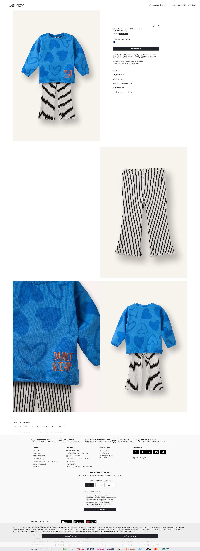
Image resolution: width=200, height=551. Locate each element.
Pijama (44, 426)
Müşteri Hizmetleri (106, 456)
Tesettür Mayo (38, 545)
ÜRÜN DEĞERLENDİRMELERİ (122, 83)
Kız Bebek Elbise (105, 545)
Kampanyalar (71, 464)
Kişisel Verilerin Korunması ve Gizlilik (79, 467)
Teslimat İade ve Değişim (122, 92)
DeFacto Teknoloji (39, 464)
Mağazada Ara (118, 75)
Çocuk (111, 485)
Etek (60, 426)
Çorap (53, 426)
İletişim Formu (104, 453)
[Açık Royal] (114, 42)
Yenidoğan (24, 426)
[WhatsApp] (136, 452)
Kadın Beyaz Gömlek (152, 545)
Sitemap (36, 467)
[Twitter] (149, 452)
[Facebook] (143, 452)
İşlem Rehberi (70, 461)
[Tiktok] (163, 452)
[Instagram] (156, 452)
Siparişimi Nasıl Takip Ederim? (78, 453)
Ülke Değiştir (141, 458)
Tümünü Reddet (70, 536)
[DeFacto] (17, 5)
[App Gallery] (91, 521)
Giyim (14, 426)
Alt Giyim (35, 426)
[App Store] (66, 521)
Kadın (89, 485)
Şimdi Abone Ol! (100, 509)
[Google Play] (78, 521)
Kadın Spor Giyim (128, 545)
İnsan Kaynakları (39, 456)
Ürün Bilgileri (118, 79)
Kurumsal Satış (38, 458)
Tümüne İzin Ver (129, 536)
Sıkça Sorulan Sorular (74, 450)
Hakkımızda (37, 453)
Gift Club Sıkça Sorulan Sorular (77, 458)
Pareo (80, 545)
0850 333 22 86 (104, 458)
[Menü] (5, 5)
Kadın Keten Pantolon (63, 545)
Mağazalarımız (104, 450)
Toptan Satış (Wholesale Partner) (45, 461)
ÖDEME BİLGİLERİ (119, 88)
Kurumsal (36, 450)
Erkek (100, 485)
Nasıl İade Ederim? (74, 456)
